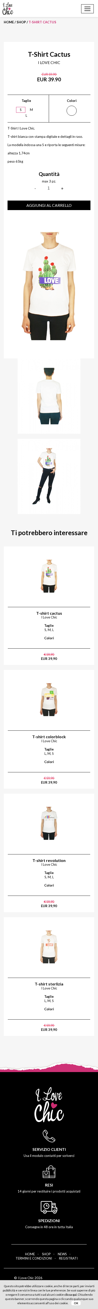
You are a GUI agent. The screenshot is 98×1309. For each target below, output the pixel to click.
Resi (49, 1185)
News (62, 1254)
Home (9, 22)
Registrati (68, 1258)
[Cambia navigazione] (87, 8)
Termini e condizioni (34, 1258)
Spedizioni (49, 1220)
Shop (21, 22)
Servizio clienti (49, 1149)
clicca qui (70, 1294)
